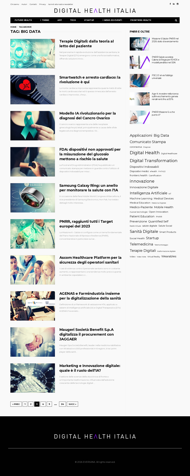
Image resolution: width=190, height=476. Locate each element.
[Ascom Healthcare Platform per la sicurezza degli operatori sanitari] (32, 270)
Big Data (161, 135)
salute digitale (149, 225)
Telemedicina (141, 244)
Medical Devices (164, 198)
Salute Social (165, 225)
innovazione (142, 181)
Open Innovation (158, 211)
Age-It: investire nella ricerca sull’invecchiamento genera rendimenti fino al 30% (165, 96)
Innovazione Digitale (144, 187)
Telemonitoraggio (161, 245)
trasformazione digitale (166, 251)
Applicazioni (141, 135)
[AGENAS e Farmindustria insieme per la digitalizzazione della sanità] (32, 306)
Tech (73, 20)
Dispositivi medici (139, 171)
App (59, 20)
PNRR (159, 216)
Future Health (23, 20)
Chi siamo (14, 4)
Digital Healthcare (169, 153)
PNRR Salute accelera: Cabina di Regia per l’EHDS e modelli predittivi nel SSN (165, 60)
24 (62, 404)
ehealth (153, 171)
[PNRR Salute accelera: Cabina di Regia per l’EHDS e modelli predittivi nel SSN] (140, 62)
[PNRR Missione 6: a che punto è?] (140, 117)
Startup (89, 20)
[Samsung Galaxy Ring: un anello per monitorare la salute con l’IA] (32, 198)
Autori (24, 4)
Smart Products (167, 232)
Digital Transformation (154, 160)
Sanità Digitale (144, 231)
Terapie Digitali (143, 250)
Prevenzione (138, 221)
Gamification (155, 175)
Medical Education (140, 202)
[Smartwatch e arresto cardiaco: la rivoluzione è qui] (32, 89)
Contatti (33, 4)
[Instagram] (177, 4)
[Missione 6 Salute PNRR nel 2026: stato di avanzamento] (140, 44)
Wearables (168, 256)
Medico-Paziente (141, 207)
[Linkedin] (174, 4)
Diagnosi (147, 147)
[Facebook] (170, 4)
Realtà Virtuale (135, 226)
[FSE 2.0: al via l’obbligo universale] (140, 80)
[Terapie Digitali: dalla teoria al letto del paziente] (32, 53)
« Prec (16, 404)
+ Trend (44, 20)
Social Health (137, 238)
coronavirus (136, 147)
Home (13, 27)
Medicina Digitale (159, 203)
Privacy (42, 4)
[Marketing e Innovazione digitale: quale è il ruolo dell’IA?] (32, 378)
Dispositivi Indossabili (144, 166)
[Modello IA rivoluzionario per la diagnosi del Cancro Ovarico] (32, 125)
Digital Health (145, 152)
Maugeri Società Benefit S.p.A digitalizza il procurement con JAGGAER (86, 334)
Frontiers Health (140, 20)
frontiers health (138, 175)
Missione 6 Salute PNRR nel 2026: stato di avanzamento (165, 40)
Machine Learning (141, 198)
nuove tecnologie (139, 212)
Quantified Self (158, 221)
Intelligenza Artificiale (148, 193)
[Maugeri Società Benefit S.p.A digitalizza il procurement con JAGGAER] (32, 342)
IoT (170, 194)
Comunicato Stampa (148, 142)
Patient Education (142, 216)
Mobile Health (163, 207)
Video (133, 257)
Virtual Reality (153, 257)
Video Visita (141, 257)
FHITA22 (162, 171)
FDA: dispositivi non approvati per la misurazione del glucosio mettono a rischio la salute (90, 154)
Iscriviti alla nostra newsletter (60, 4)
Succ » (72, 404)
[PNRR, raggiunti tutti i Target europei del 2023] (32, 234)
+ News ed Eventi (112, 20)
